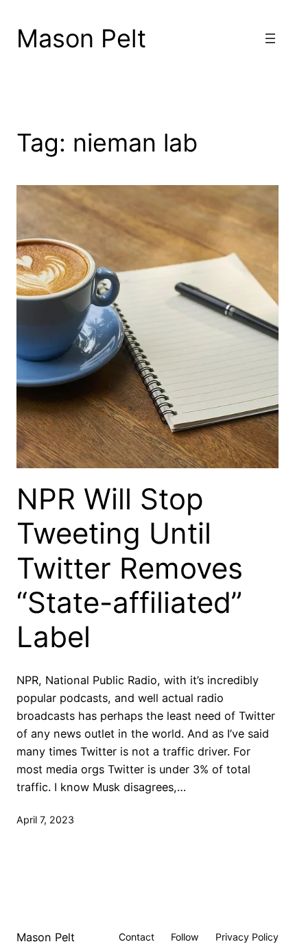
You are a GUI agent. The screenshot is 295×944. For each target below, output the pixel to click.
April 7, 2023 (45, 819)
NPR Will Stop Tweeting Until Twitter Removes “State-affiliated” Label (129, 568)
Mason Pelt (81, 38)
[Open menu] (270, 38)
